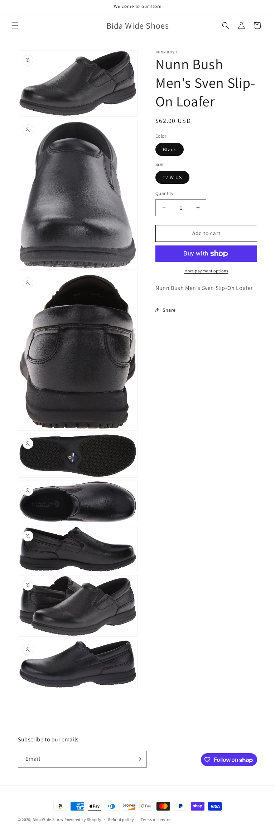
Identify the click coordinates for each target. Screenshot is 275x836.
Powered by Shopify (82, 819)
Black (169, 149)
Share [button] (169, 310)
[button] (15, 25)
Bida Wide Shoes (48, 819)
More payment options (206, 270)
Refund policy (121, 819)
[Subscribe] (138, 759)
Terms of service (156, 819)
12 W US (172, 177)
